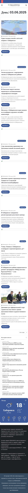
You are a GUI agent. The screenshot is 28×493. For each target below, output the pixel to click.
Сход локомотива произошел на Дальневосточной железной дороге (13, 147)
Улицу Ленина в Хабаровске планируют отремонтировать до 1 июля (12, 249)
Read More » (5, 51)
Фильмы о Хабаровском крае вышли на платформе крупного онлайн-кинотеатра (14, 112)
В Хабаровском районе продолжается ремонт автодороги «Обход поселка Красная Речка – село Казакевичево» (14, 270)
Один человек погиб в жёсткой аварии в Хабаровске (11, 39)
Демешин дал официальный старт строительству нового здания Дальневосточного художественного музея (13, 310)
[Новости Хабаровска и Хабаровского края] (14, 5)
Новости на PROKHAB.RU (14, 480)
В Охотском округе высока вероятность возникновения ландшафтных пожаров (11, 91)
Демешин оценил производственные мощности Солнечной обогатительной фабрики (13, 180)
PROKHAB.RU (5, 36)
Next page (22, 332)
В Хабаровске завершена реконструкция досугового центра (13, 214)
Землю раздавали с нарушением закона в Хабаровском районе (12, 73)
